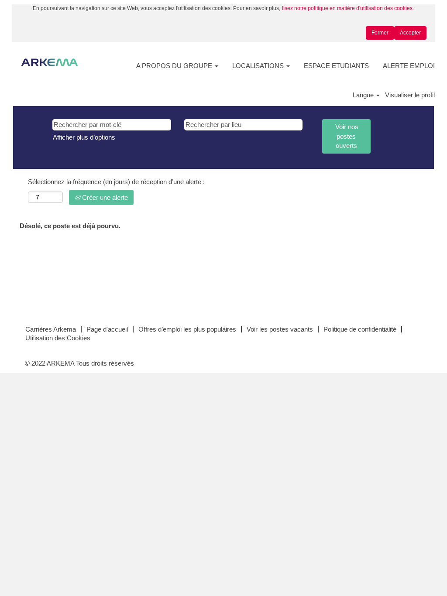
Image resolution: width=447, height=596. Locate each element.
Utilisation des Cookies (57, 338)
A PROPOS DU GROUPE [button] (175, 65)
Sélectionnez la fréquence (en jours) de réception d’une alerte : (116, 181)
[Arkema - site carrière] (49, 62)
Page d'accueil (107, 329)
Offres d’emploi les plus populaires (187, 329)
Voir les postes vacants (280, 329)
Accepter (410, 33)
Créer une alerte (104, 197)
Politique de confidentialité (359, 329)
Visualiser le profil (410, 95)
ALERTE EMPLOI (409, 65)
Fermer (380, 33)
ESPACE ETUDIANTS (336, 65)
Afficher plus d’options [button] (84, 137)
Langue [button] (364, 95)
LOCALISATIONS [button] (258, 65)
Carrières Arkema (50, 329)
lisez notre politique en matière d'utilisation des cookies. (348, 8)
